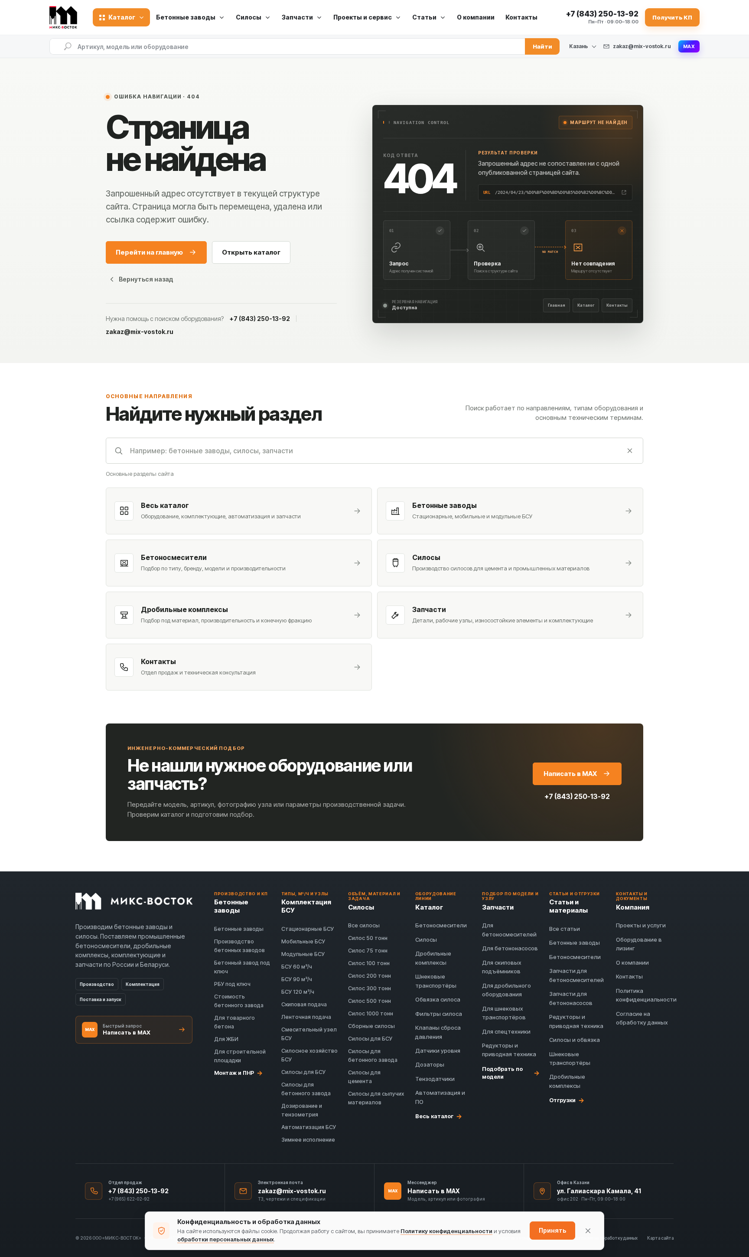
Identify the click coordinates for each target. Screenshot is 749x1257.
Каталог (585, 305)
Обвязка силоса (437, 999)
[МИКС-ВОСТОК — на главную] (65, 17)
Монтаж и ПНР (238, 1073)
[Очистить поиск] (629, 450)
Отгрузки (566, 1100)
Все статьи (564, 928)
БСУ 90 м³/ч (296, 979)
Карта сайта (660, 1238)
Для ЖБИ (226, 1039)
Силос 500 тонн (369, 1001)
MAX (689, 46)
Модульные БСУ (303, 954)
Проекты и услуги (641, 925)
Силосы (426, 939)
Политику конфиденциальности (446, 1231)
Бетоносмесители (441, 925)
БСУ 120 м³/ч (297, 992)
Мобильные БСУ (303, 941)
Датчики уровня (437, 1050)
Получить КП (672, 17)
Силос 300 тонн (369, 988)
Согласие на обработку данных (605, 1238)
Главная (556, 305)
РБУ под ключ (232, 984)
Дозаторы (429, 1064)
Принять (552, 1230)
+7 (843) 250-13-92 (260, 318)
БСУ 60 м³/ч (296, 966)
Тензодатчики (435, 1078)
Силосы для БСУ (303, 1072)
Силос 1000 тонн (370, 1013)
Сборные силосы (371, 1026)
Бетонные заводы (239, 929)
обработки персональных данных (225, 1239)
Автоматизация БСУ (308, 1127)
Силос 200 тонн (369, 975)
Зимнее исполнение (308, 1139)
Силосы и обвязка (574, 1039)
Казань (578, 46)
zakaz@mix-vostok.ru (642, 46)
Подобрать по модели (511, 1072)
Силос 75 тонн (368, 950)
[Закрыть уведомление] (588, 1230)
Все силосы (364, 925)
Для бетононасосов (510, 948)
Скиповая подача (304, 1004)
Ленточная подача (306, 1017)
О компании (476, 17)
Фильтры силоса (438, 1013)
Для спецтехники (506, 1031)
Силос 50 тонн (368, 938)
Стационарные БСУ (307, 929)
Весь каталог (438, 1116)
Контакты (521, 17)
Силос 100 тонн (369, 963)
